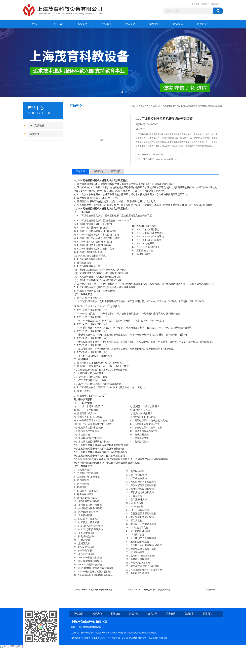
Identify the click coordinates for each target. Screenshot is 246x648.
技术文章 (130, 24)
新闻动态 (82, 24)
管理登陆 (163, 638)
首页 (34, 24)
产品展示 (155, 106)
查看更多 (35, 134)
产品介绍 (80, 171)
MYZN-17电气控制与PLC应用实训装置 (152, 589)
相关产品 (98, 171)
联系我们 (215, 4)
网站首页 (78, 613)
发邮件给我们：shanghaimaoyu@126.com (159, 159)
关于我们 (59, 24)
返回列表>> (212, 589)
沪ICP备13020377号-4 (101, 638)
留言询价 (115, 171)
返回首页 (196, 4)
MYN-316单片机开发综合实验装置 (97, 589)
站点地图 (133, 638)
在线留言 (205, 4)
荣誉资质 (154, 24)
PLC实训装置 (37, 125)
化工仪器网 (153, 638)
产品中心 (106, 24)
